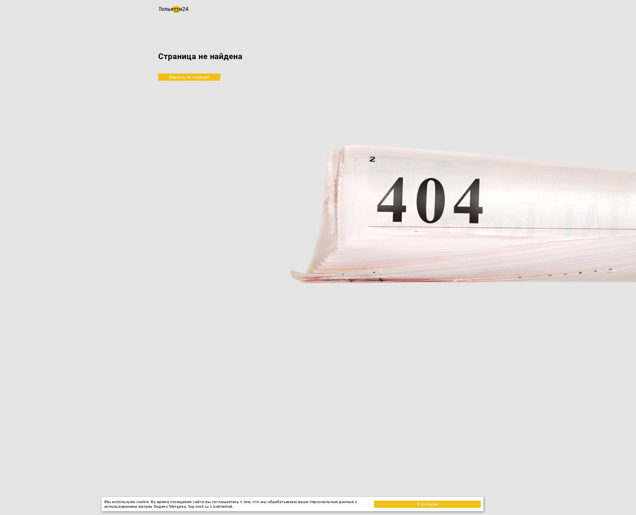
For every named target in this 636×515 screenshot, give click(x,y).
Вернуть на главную (189, 77)
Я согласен (427, 504)
